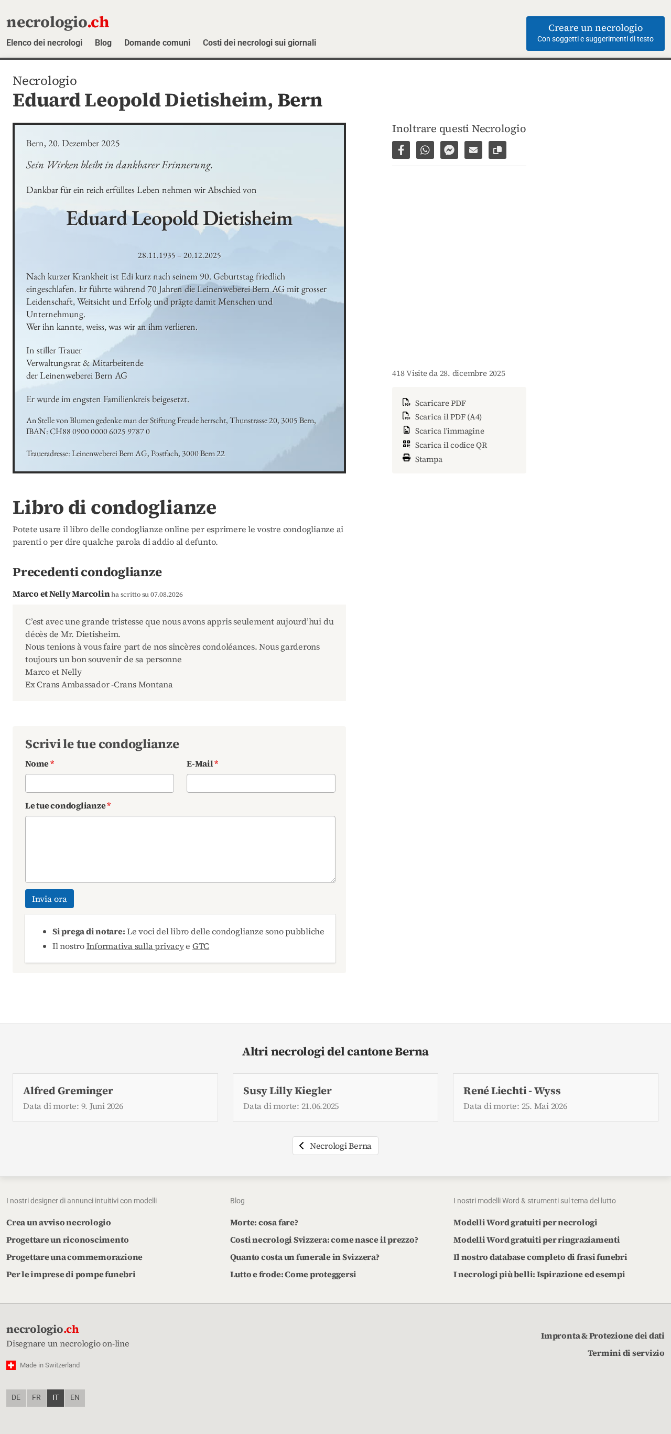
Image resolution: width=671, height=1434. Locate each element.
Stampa (427, 458)
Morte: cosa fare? (264, 1222)
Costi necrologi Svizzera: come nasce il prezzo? (324, 1239)
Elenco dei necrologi (44, 43)
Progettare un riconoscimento (67, 1239)
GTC (200, 946)
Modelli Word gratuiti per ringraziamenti (536, 1239)
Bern (299, 100)
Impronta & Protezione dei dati (603, 1335)
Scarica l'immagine (448, 430)
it (55, 1397)
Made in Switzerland (50, 1365)
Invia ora (49, 898)
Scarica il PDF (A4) (447, 416)
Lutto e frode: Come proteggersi (293, 1274)
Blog (103, 43)
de (16, 1397)
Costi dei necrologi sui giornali (259, 43)
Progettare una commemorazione (74, 1257)
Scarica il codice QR (450, 444)
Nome (39, 763)
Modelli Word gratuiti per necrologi (525, 1222)
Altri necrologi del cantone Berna (335, 1051)
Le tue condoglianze (68, 805)
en (75, 1397)
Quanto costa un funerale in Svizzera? (305, 1257)
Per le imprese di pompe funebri (71, 1274)
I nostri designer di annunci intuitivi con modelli (81, 1200)
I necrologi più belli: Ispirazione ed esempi (539, 1274)
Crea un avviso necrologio (58, 1222)
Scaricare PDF (439, 402)
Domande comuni (157, 43)
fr (36, 1397)
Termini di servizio (626, 1352)
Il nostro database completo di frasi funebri (540, 1257)
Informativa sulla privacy (135, 946)
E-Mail (202, 763)
